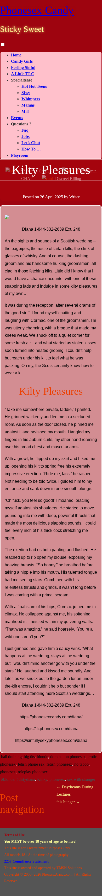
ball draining (11, 756)
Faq (25, 130)
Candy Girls (22, 61)
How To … (31, 149)
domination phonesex (68, 756)
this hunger (68, 802)
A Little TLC (22, 74)
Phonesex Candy (37, 10)
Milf (25, 111)
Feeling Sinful (23, 67)
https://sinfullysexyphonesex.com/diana (51, 740)
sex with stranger (81, 779)
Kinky (42, 779)
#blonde (7, 779)
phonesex (8, 772)
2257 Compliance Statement (26, 861)
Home (16, 55)
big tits (29, 756)
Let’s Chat (30, 143)
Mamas (28, 105)
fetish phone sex (31, 764)
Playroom (19, 155)
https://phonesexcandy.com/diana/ (51, 717)
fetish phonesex (59, 764)
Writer (74, 197)
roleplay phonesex (33, 772)
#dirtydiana (25, 779)
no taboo (81, 764)
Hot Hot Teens (34, 86)
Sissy (25, 92)
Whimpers (30, 99)
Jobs (25, 136)
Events (17, 117)
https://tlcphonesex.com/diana (51, 728)
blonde (42, 756)
